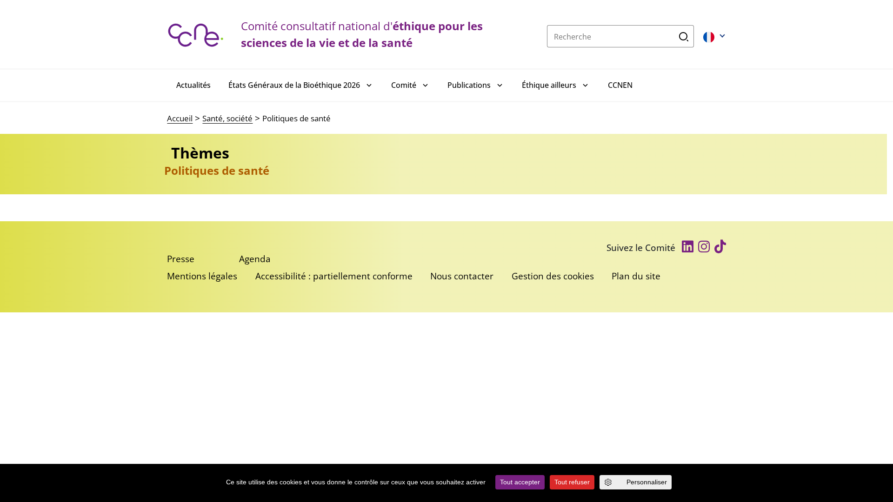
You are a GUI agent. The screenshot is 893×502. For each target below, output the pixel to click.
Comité (403, 85)
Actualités (193, 85)
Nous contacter (461, 276)
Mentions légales (202, 276)
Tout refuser (572, 482)
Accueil (180, 118)
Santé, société (227, 118)
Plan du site (636, 276)
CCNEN (620, 85)
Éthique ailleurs (549, 85)
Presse (180, 258)
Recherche (684, 36)
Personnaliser (646, 482)
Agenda (255, 258)
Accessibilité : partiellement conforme (334, 276)
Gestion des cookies (553, 276)
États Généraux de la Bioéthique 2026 (294, 85)
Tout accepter (520, 482)
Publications (469, 85)
